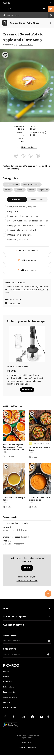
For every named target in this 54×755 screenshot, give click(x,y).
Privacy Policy (27, 742)
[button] (51, 9)
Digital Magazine (9, 707)
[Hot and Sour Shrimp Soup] (40, 425)
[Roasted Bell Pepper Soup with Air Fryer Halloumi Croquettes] (14, 425)
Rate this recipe (26, 44)
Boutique (6, 676)
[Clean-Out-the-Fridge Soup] (14, 478)
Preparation (37, 199)
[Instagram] (24, 716)
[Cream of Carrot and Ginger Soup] (40, 478)
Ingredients (17, 199)
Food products (9, 692)
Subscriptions (8, 687)
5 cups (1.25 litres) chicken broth (21, 230)
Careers (6, 702)
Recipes (6, 671)
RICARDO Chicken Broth (24, 289)
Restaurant (7, 682)
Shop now (27, 390)
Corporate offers (10, 697)
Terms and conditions (27, 747)
